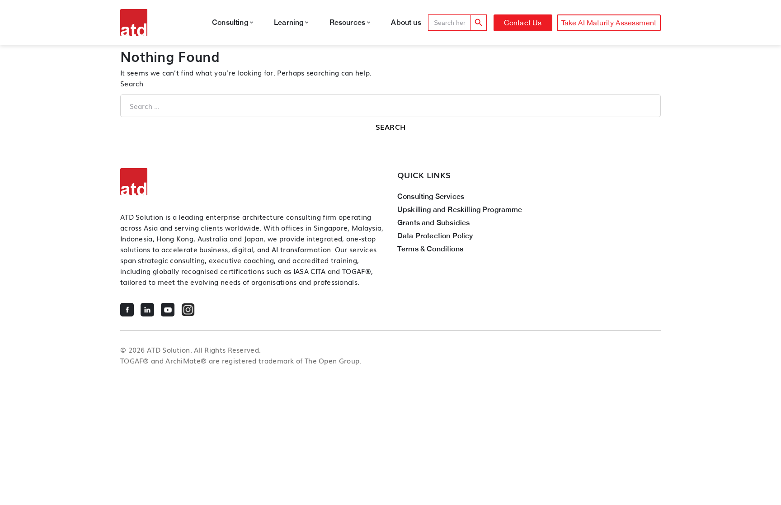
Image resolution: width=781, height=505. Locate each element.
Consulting (230, 22)
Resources (347, 22)
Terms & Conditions (430, 249)
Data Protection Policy (435, 235)
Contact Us (523, 23)
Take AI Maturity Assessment (608, 23)
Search (132, 83)
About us (406, 22)
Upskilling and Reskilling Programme (459, 209)
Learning (288, 22)
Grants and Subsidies (433, 222)
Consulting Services (430, 196)
